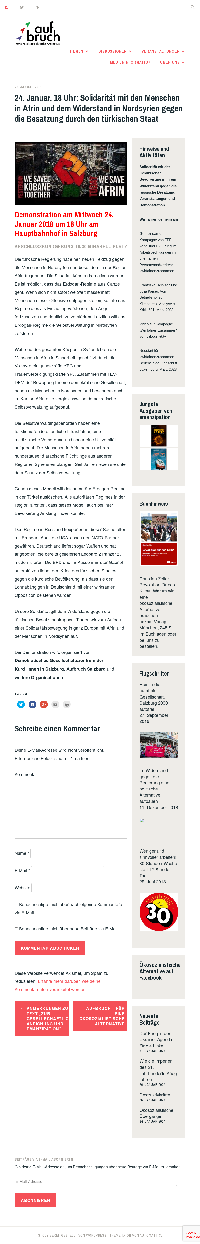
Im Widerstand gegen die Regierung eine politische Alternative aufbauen (154, 785)
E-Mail (22, 870)
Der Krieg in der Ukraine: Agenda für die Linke (156, 1039)
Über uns (170, 62)
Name (22, 853)
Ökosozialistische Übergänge (156, 1113)
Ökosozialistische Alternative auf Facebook (160, 971)
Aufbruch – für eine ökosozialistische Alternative (102, 1016)
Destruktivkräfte (155, 1094)
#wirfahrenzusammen (157, 271)
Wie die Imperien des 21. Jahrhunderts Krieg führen (158, 1069)
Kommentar (26, 774)
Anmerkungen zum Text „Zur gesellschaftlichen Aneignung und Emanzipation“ (48, 1018)
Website (22, 887)
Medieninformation (130, 62)
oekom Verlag (153, 621)
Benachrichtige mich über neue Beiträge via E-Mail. (69, 928)
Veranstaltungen (161, 51)
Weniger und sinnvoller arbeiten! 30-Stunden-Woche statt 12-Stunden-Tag (158, 863)
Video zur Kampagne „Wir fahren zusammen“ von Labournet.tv (158, 330)
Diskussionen (113, 51)
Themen (75, 51)
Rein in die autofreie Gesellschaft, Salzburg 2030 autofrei (154, 696)
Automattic (150, 1235)
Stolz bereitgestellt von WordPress (72, 1235)
